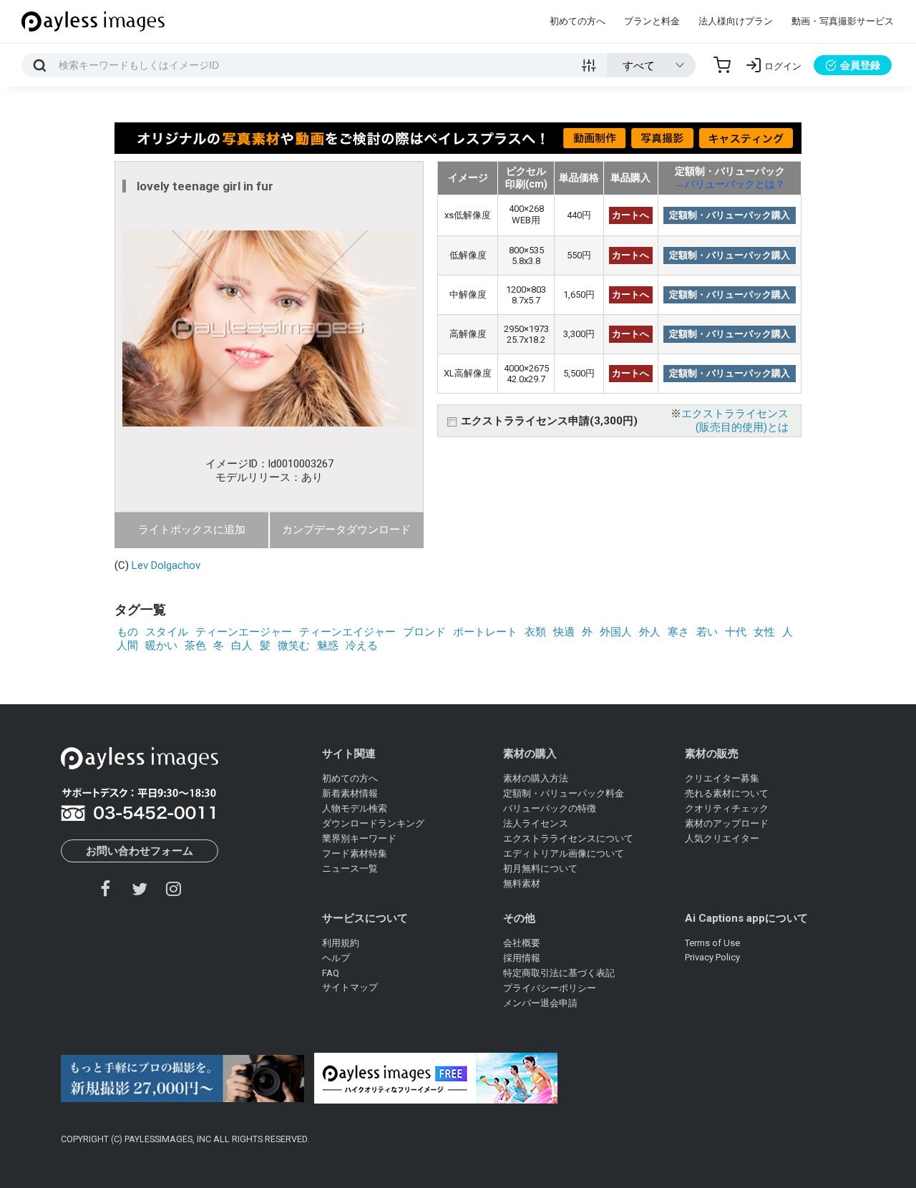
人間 (127, 645)
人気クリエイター (722, 838)
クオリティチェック (727, 808)
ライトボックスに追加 (191, 529)
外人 (650, 631)
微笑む (294, 645)
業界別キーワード (359, 838)
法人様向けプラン (735, 21)
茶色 (195, 645)
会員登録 (860, 65)
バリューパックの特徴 (549, 808)
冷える (362, 645)
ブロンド (424, 631)
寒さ (678, 631)
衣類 (535, 631)
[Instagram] (173, 888)
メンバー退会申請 (540, 1003)
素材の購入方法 (535, 778)
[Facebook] (105, 888)
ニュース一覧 (350, 868)
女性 (764, 631)
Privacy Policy (712, 957)
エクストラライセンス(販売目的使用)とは (735, 420)
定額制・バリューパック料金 (563, 793)
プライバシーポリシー (549, 988)
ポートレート (485, 631)
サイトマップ (350, 987)
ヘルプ (336, 958)
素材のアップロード (727, 823)
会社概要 (521, 943)
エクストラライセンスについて (568, 838)
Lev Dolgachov (166, 565)
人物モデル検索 (354, 808)
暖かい (161, 645)
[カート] (722, 65)
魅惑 (327, 645)
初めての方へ (577, 21)
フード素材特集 (354, 853)
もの (127, 631)
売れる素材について (727, 793)
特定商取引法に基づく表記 (559, 973)
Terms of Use (712, 943)
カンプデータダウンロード (346, 529)
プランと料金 (652, 21)
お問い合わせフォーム (139, 850)
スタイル (166, 631)
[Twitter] (139, 888)
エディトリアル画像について (563, 853)
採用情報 (521, 958)
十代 (735, 631)
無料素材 (521, 883)
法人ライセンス (535, 823)
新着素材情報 (350, 793)
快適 (564, 631)
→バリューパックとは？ (730, 184)
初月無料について (540, 868)
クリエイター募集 (722, 778)
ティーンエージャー (243, 631)
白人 (242, 645)
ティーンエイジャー (347, 631)
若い (707, 631)
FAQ (330, 973)
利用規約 (340, 943)
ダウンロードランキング (373, 823)
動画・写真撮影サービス (842, 21)
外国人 (616, 631)
